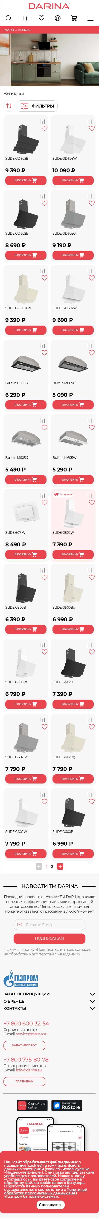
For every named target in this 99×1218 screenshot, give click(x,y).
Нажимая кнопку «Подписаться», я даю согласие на (47, 952)
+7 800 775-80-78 (25, 1059)
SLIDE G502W (63, 533)
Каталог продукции (26, 994)
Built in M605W (64, 458)
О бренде (13, 1001)
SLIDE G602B (62, 682)
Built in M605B (63, 383)
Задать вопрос (24, 1045)
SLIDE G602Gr (16, 757)
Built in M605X (16, 458)
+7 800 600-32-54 (26, 1023)
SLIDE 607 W (15, 533)
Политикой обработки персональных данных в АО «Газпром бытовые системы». (45, 1193)
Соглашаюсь (50, 1205)
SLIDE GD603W (64, 158)
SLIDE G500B (15, 607)
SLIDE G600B (62, 832)
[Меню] (90, 18)
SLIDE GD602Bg (18, 308)
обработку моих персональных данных (44, 954)
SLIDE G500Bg (63, 607)
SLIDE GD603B (17, 158)
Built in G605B (16, 383)
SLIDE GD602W (64, 308)
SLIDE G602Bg (63, 757)
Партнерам (24, 1081)
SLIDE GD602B (17, 233)
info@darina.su (29, 1070)
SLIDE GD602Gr (64, 233)
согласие (68, 1179)
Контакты (14, 1008)
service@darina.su (31, 1034)
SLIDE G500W (16, 682)
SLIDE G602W (16, 832)
